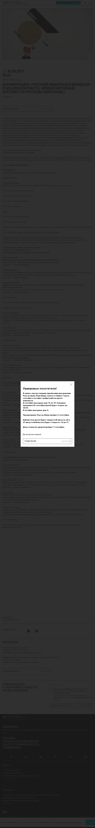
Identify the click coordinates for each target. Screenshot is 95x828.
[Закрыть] (71, 384)
